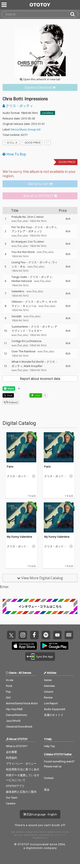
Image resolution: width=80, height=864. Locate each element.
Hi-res (9, 680)
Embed (13, 402)
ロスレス (12, 142)
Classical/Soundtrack (19, 726)
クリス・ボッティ (19, 105)
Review (48, 697)
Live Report (51, 703)
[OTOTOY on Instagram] (23, 635)
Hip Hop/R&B (14, 709)
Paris (10, 466)
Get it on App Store (24, 645)
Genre (12, 672)
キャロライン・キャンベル (34, 304)
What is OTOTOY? (17, 746)
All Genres (25, 672)
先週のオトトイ (53, 715)
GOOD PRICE (33, 142)
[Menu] (4, 4)
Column (48, 691)
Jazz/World (13, 720)
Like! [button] (37, 395)
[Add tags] (47, 142)
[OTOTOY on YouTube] (57, 635)
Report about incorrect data (40, 379)
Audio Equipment (54, 709)
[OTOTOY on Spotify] (46, 635)
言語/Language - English (41, 814)
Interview (49, 685)
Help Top (49, 746)
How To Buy (16, 154)
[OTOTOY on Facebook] (34, 635)
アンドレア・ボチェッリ (27, 231)
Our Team (11, 797)
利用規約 (11, 757)
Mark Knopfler (33, 366)
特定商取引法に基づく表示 (22, 769)
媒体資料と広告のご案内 (21, 791)
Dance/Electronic (16, 715)
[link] (40, 87)
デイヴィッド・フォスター (34, 329)
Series (48, 680)
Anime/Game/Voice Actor (22, 703)
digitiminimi (34, 848)
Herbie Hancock (22, 281)
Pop (8, 691)
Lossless (47, 113)
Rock (9, 685)
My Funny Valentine (19, 537)
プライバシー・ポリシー (21, 763)
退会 (46, 789)
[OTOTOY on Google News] (69, 635)
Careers (10, 803)
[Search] (74, 14)
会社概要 (11, 752)
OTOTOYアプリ (15, 786)
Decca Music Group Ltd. (26, 129)
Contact (49, 778)
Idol (8, 697)
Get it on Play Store (54, 645)
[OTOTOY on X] (11, 635)
